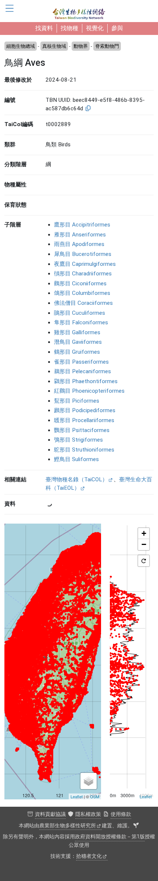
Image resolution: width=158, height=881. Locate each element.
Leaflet (77, 796)
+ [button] (143, 533)
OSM (94, 796)
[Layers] (88, 781)
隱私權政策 (88, 814)
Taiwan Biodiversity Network (79, 11)
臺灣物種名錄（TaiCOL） (77, 479)
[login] (136, 826)
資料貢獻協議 (50, 814)
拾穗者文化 (89, 856)
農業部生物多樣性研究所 (67, 826)
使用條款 (121, 814)
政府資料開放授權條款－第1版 (110, 837)
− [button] (143, 544)
